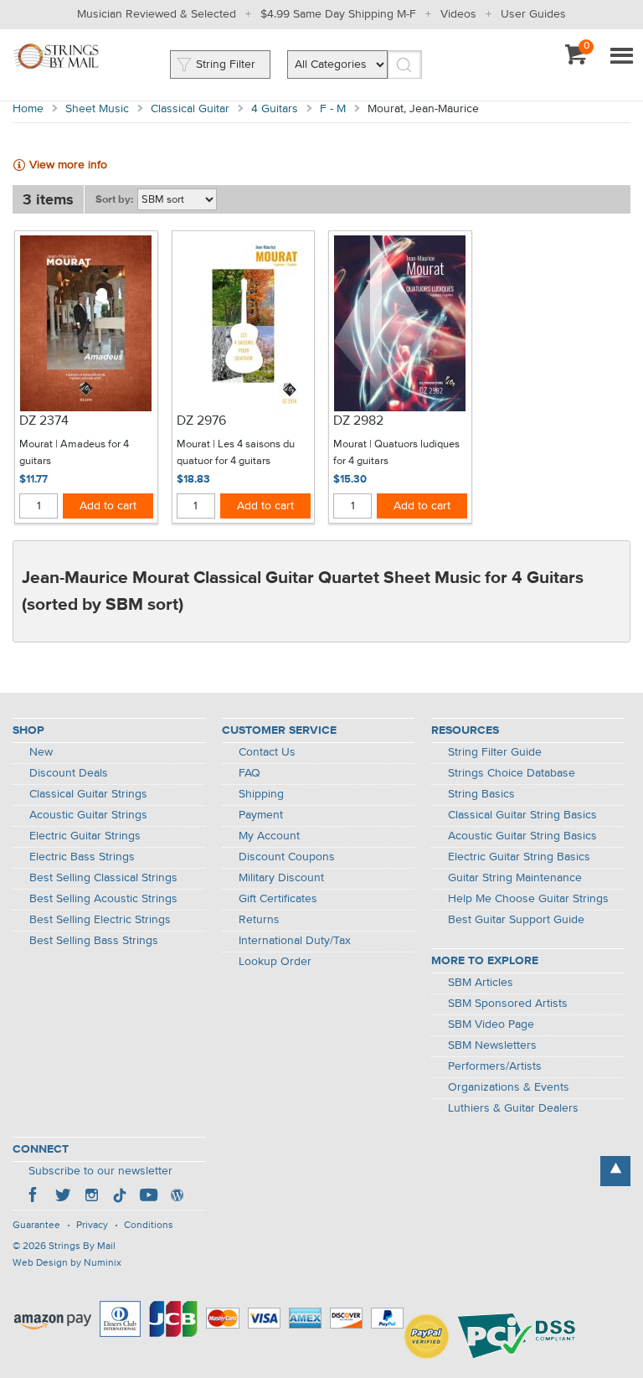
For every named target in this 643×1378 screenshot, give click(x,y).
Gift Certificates (278, 899)
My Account (269, 836)
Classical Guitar (190, 109)
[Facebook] (34, 1197)
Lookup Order (275, 962)
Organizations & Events (508, 1087)
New (41, 752)
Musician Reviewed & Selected (156, 14)
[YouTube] (148, 1197)
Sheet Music (97, 109)
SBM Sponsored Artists (508, 1003)
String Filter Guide (495, 752)
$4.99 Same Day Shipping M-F (338, 14)
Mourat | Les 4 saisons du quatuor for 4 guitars (236, 453)
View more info (68, 165)
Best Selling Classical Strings (103, 878)
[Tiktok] (119, 1197)
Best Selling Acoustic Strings (103, 899)
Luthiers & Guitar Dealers (513, 1108)
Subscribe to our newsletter (100, 1171)
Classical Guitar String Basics (522, 815)
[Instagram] (91, 1197)
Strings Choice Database (511, 773)
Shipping (261, 794)
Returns (259, 920)
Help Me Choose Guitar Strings (528, 899)
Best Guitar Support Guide (516, 920)
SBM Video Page (491, 1024)
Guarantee (36, 1226)
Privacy (92, 1226)
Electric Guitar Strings (85, 836)
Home (28, 109)
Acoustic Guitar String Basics (522, 836)
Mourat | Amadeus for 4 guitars (74, 453)
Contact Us (267, 752)
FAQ (249, 773)
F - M (333, 109)
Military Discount (281, 878)
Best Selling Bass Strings (93, 941)
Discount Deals (68, 773)
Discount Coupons (287, 857)
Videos (458, 14)
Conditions (148, 1226)
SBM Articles (480, 982)
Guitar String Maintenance (515, 878)
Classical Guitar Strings (88, 794)
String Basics (481, 794)
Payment (261, 815)
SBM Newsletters (492, 1045)
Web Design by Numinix (67, 1263)
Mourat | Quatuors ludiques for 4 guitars (396, 453)
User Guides (533, 14)
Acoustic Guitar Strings (88, 815)
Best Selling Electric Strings (100, 920)
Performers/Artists (495, 1066)
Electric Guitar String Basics (519, 857)
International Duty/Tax (295, 941)
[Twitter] (62, 1197)
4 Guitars (274, 109)
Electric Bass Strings (82, 857)
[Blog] (176, 1197)
